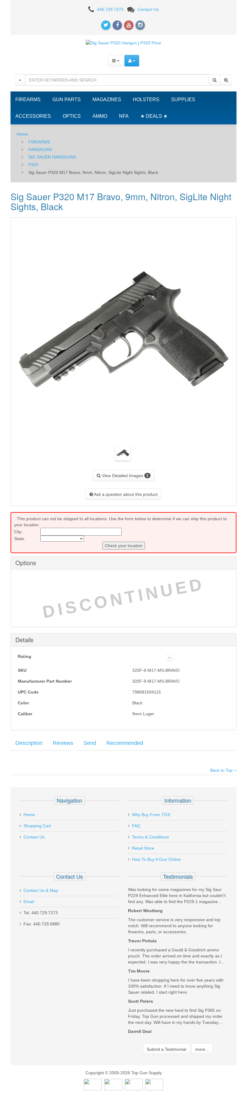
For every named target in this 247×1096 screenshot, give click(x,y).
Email (28, 901)
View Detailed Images (125, 475)
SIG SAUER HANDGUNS (52, 157)
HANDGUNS (40, 149)
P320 (33, 164)
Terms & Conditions (150, 837)
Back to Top (222, 770)
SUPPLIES (183, 99)
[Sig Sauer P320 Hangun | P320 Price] (123, 42)
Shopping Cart (37, 825)
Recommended (124, 743)
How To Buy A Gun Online (156, 859)
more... (202, 1049)
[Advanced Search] (226, 80)
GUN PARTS (66, 99)
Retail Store (143, 848)
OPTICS (72, 116)
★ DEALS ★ (153, 116)
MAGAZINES (106, 99)
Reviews (63, 743)
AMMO (99, 116)
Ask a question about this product (125, 494)
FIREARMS (28, 99)
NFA (124, 116)
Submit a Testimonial (166, 1049)
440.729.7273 (110, 9)
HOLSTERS (146, 99)
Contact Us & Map (40, 890)
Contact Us (148, 9)
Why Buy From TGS (151, 814)
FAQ (136, 825)
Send (89, 743)
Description (28, 743)
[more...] (170, 657)
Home (22, 134)
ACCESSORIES (33, 116)
